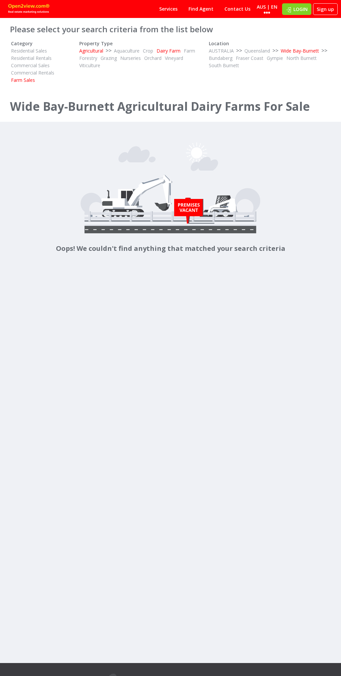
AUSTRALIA (221, 51)
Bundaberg (220, 58)
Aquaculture (127, 51)
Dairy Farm (168, 51)
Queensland (257, 51)
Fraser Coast (249, 58)
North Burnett (301, 58)
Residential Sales (29, 51)
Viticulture (89, 65)
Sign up (325, 9)
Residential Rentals (31, 58)
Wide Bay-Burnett (300, 51)
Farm (189, 51)
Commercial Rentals (32, 73)
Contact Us (237, 9)
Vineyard (174, 58)
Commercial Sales (30, 65)
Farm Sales (23, 80)
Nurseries (130, 58)
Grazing (109, 58)
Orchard (153, 58)
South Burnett (224, 65)
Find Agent (200, 9)
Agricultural (91, 51)
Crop (148, 51)
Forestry (88, 58)
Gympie (275, 58)
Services (168, 9)
